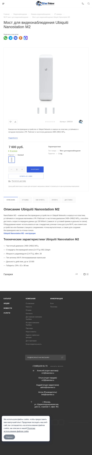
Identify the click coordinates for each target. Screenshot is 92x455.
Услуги (7, 313)
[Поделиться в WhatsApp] (5, 38)
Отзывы (25, 200)
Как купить (40, 200)
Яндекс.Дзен (61, 422)
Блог (52, 303)
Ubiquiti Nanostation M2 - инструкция (20, 233)
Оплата (55, 200)
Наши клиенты (31, 332)
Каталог (7, 299)
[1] (46, 121)
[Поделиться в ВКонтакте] (15, 38)
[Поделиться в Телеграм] (10, 38)
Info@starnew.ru (47, 394)
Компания (30, 299)
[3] (50, 121)
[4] (52, 121)
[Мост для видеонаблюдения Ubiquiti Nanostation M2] (46, 78)
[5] (54, 121)
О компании (30, 303)
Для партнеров (31, 341)
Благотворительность (34, 344)
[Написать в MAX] (26, 38)
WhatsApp (55, 422)
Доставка (68, 200)
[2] (48, 121)
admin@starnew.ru (47, 387)
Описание (11, 200)
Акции (6, 303)
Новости (8, 308)
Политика (53, 307)
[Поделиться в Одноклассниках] (21, 38)
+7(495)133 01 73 (39, 366)
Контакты (29, 313)
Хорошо (9, 437)
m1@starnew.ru (48, 373)
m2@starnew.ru (48, 380)
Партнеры (29, 328)
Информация (56, 299)
